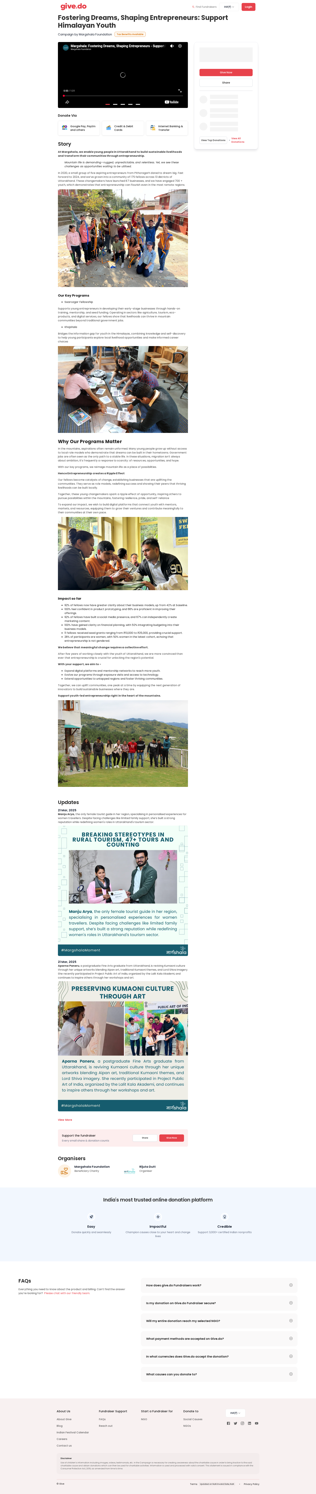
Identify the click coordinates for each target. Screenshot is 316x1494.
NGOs (187, 1426)
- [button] (108, 104)
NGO (144, 1419)
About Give (64, 1419)
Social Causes (192, 1419)
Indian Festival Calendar (73, 1432)
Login (248, 7)
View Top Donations (213, 140)
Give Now (171, 1137)
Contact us (64, 1446)
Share (145, 1137)
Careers (62, 1439)
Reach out (106, 1426)
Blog (60, 1426)
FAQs (102, 1419)
